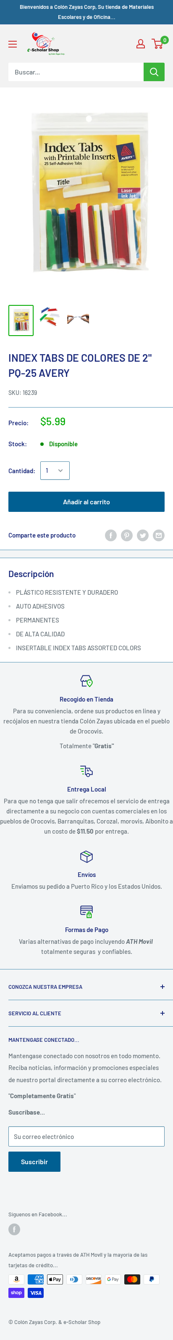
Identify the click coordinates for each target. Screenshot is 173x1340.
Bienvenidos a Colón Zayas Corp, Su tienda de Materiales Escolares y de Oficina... (87, 11)
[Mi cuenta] (140, 43)
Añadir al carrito (86, 502)
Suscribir (34, 1161)
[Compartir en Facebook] (111, 535)
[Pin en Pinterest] (127, 535)
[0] (157, 44)
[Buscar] (154, 72)
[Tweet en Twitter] (143, 535)
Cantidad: (21, 470)
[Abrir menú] (12, 44)
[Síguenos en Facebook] (14, 1229)
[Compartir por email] (159, 535)
